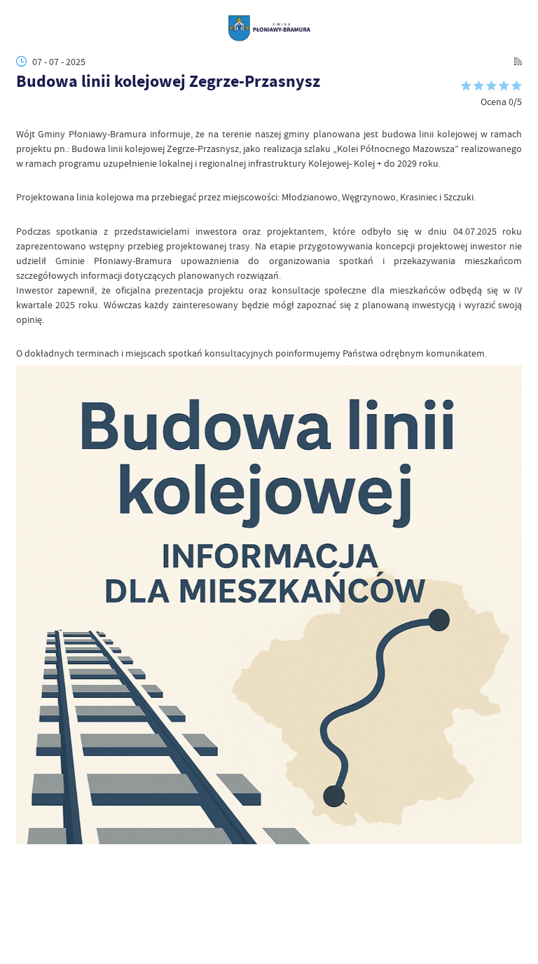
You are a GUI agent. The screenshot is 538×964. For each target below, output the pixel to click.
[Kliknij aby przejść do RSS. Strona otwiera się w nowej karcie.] (518, 61)
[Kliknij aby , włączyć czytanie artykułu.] (23, 113)
